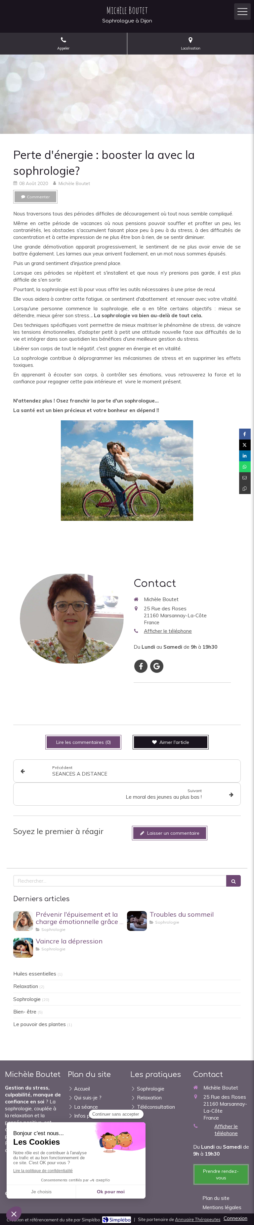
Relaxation (25, 986)
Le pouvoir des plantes (39, 1024)
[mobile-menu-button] (242, 11)
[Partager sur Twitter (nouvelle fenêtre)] (245, 445)
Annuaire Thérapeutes (197, 1219)
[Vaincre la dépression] (23, 948)
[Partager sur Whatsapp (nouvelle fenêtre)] (245, 466)
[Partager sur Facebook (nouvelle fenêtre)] (245, 434)
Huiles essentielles (34, 974)
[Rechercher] (233, 881)
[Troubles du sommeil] (137, 921)
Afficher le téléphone (168, 631)
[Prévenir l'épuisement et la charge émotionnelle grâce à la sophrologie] (23, 921)
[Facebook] (141, 666)
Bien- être (24, 1012)
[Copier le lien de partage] (245, 488)
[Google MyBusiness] (156, 666)
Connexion (235, 1218)
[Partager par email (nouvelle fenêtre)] (245, 477)
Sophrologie (27, 999)
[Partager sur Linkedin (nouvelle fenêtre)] (245, 455)
